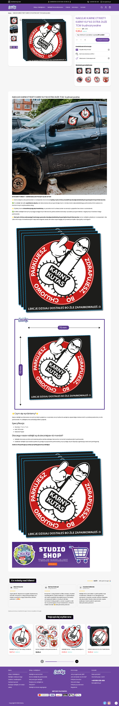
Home (9, 13)
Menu (10, 670)
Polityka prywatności (77, 685)
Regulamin (74, 687)
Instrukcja (75, 7)
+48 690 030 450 (94, 2)
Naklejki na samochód (35, 674)
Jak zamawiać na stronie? (79, 677)
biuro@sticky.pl (107, 2)
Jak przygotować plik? (78, 674)
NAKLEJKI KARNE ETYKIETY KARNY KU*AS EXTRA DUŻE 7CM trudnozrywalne (31, 13)
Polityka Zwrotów (76, 679)
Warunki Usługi (75, 682)
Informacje (74, 670)
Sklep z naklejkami (34, 670)
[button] (102, 7)
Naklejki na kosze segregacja (37, 687)
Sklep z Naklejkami (39, 7)
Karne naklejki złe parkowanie (38, 677)
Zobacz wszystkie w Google (34, 611)
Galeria (68, 7)
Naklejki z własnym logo (15, 677)
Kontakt (83, 7)
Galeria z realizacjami (14, 679)
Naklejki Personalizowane (55, 7)
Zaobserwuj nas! (16, 2)
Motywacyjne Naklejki (35, 679)
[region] (59, 596)
